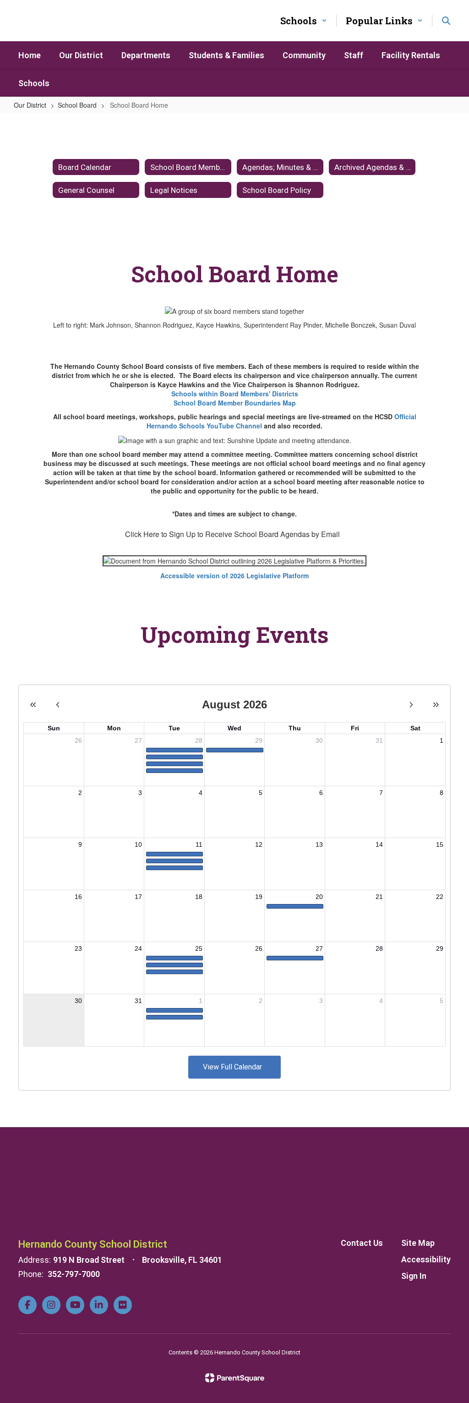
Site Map (418, 1243)
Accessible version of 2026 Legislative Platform (234, 575)
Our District (30, 105)
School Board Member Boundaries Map (235, 402)
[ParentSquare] (235, 1378)
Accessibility (426, 1259)
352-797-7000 (74, 1274)
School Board (77, 105)
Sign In (413, 1276)
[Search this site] (446, 20)
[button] (303, 21)
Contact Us (362, 1243)
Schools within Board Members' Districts (234, 393)
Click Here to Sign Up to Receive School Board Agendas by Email (232, 534)
